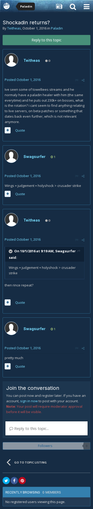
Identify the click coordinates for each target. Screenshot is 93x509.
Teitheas (14, 28)
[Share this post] (83, 80)
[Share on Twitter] (6, 480)
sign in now (29, 401)
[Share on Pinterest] (22, 480)
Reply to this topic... (31, 428)
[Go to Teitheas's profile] (11, 60)
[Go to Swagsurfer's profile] (11, 156)
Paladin (57, 28)
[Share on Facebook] (14, 480)
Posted (23, 79)
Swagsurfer (34, 156)
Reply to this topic (46, 39)
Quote (20, 130)
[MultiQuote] (8, 130)
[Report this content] (76, 80)
